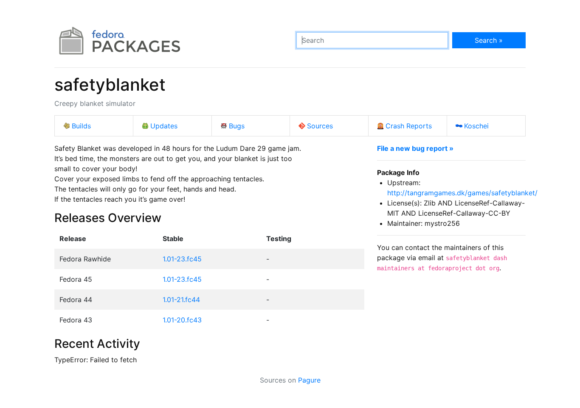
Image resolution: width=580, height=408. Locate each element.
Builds (81, 126)
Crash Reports (409, 126)
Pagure (309, 380)
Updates (163, 126)
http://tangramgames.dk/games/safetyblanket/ (462, 193)
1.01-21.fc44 (181, 299)
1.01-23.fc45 (182, 259)
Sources (320, 126)
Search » (489, 40)
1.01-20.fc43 (182, 320)
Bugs (237, 126)
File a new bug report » (415, 148)
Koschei (476, 126)
